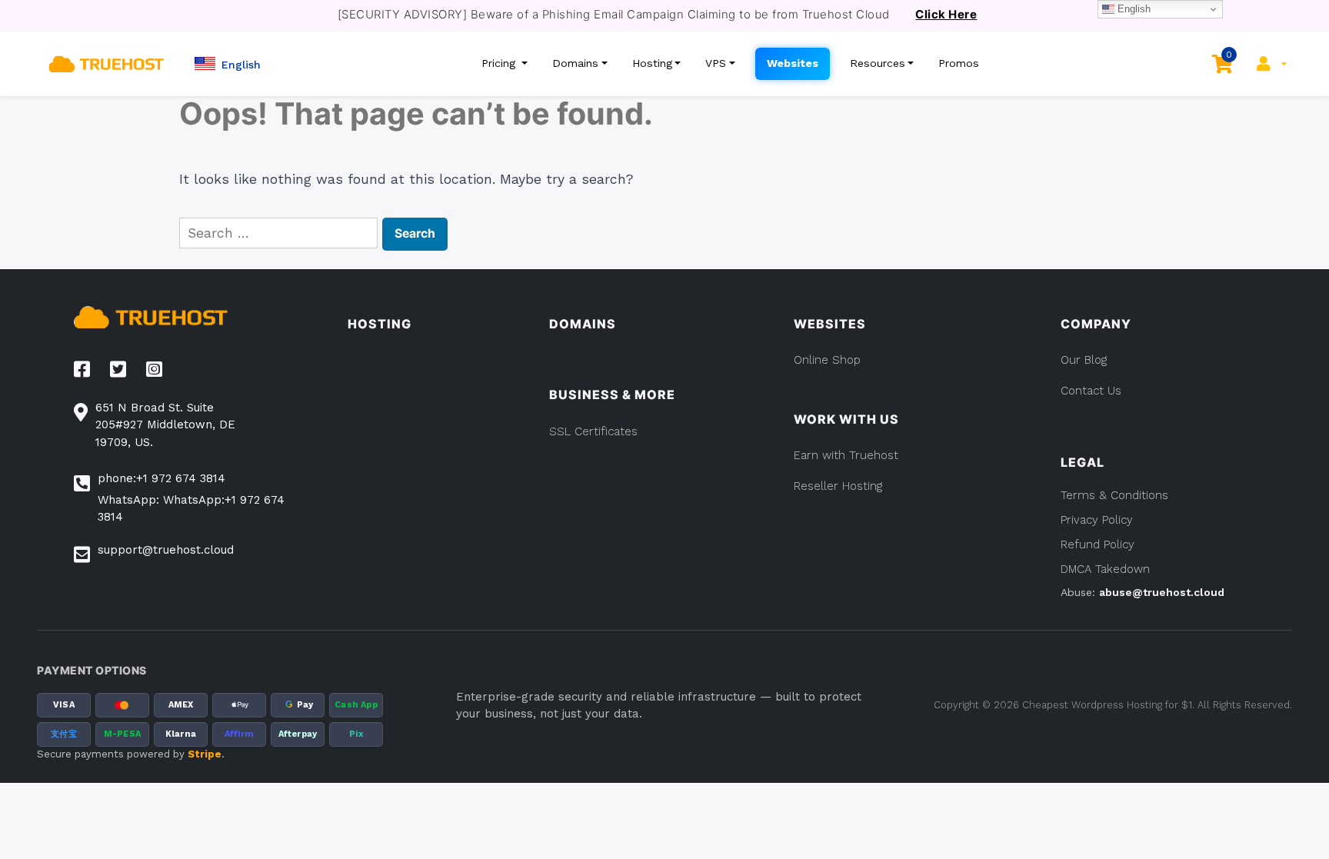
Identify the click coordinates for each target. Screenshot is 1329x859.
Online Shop (827, 360)
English (1132, 9)
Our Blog (1084, 360)
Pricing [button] (500, 63)
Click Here (946, 15)
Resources (877, 63)
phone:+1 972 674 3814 (161, 478)
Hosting (652, 63)
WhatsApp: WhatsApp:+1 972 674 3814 (191, 508)
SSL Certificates (593, 431)
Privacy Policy (1097, 520)
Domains (575, 63)
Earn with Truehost (846, 455)
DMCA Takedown (1105, 569)
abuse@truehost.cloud (1161, 592)
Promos (958, 63)
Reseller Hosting (838, 486)
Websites (792, 63)
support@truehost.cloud (166, 550)
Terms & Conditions (1114, 495)
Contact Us (1091, 391)
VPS (715, 63)
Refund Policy (1097, 544)
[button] (228, 63)
